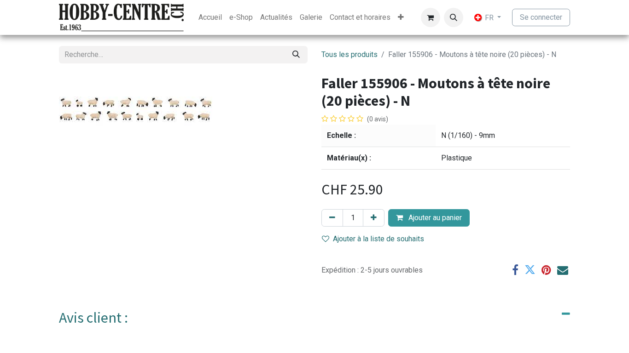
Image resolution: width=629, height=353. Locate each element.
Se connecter (541, 17)
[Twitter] (530, 269)
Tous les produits (349, 54)
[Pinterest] (546, 269)
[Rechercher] (296, 54)
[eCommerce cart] (430, 17)
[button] (453, 17)
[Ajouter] (373, 218)
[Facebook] (515, 269)
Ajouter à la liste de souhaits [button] (378, 238)
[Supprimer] (332, 218)
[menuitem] (210, 17)
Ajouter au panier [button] (434, 217)
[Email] (562, 269)
